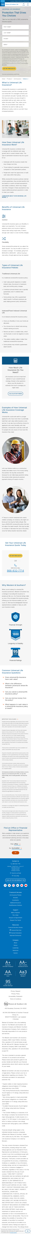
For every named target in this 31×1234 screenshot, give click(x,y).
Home (3, 79)
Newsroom (15, 950)
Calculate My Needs (15, 393)
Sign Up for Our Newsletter (15, 880)
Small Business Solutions (15, 905)
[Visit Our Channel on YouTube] (25, 885)
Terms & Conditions (15, 999)
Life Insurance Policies (15, 895)
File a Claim (15, 915)
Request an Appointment (15, 917)
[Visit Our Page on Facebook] (5, 885)
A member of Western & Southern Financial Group (19, 1)
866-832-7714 (15, 570)
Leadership (15, 947)
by (10, 848)
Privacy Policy (24, 49)
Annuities (15, 897)
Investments (15, 900)
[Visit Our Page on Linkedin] (17, 885)
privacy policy (13, 1232)
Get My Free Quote (15, 555)
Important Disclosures (15, 935)
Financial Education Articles (15, 927)
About (15, 942)
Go (15, 852)
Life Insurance (17, 79)
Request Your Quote (15, 920)
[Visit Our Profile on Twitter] (9, 885)
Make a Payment (15, 912)
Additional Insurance (15, 902)
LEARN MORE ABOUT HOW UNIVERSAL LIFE (14, 196)
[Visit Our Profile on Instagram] (13, 885)
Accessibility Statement (15, 996)
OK (27, 1231)
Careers (15, 953)
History (15, 945)
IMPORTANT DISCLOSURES (9, 719)
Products (9, 79)
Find (11, 844)
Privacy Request (15, 991)
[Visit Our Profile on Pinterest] (21, 885)
